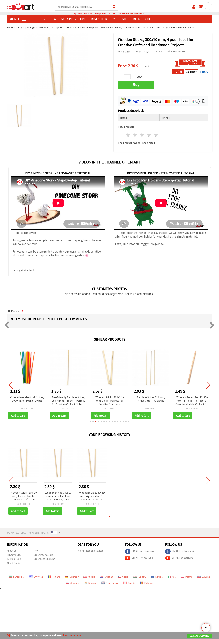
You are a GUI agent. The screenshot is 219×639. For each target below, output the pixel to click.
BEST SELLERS (99, 19)
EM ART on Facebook (143, 551)
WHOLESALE (120, 19)
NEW (53, 19)
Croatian (108, 576)
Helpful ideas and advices (90, 550)
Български (18, 576)
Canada (131, 582)
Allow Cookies (199, 635)
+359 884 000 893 (133, 13)
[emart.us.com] (20, 6)
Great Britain (112, 582)
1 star (128, 134)
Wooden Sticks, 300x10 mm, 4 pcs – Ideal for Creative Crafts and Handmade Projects (23, 496)
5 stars (156, 134)
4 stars (149, 134)
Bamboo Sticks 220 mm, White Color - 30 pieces (151, 399)
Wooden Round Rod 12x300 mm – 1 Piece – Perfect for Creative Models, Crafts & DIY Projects (192, 401)
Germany (74, 576)
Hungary (142, 576)
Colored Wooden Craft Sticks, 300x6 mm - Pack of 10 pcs (27, 399)
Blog (136, 19)
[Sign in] (193, 6)
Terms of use (14, 559)
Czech (125, 576)
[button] (90, 421)
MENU (14, 19)
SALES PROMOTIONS (73, 19)
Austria (91, 576)
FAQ (36, 550)
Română (56, 576)
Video (148, 19)
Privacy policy (14, 554)
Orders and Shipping (44, 559)
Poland (188, 576)
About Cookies (14, 563)
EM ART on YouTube (142, 557)
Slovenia (74, 582)
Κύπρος (92, 582)
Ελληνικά (38, 576)
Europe (159, 576)
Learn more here (72, 635)
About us (11, 550)
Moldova (148, 582)
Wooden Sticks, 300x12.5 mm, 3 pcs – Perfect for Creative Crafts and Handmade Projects (109, 401)
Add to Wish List (179, 51)
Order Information (43, 554)
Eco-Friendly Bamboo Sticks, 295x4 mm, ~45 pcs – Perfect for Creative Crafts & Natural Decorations (68, 401)
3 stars (142, 134)
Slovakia (206, 576)
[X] (8, 635)
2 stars (135, 134)
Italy (174, 576)
